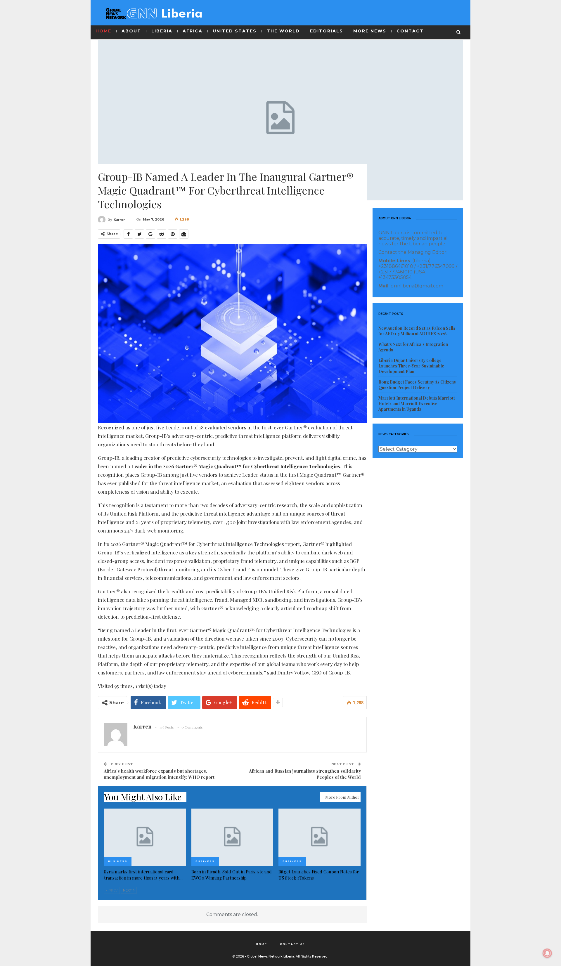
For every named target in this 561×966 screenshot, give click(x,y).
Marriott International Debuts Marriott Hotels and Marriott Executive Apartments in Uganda (416, 403)
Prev (113, 890)
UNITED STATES (235, 31)
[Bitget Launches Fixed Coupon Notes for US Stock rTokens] (319, 837)
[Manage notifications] (547, 953)
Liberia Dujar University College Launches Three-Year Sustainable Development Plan (411, 366)
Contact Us (292, 944)
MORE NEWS (369, 31)
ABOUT (131, 31)
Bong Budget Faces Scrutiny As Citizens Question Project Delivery (417, 384)
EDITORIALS (326, 31)
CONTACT (410, 31)
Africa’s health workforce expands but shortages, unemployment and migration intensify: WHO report (159, 774)
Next (128, 890)
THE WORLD (283, 31)
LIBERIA (161, 31)
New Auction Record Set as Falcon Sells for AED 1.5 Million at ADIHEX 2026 (416, 331)
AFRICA (192, 31)
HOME (103, 31)
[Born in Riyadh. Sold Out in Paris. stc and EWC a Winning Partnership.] (232, 837)
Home (261, 944)
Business (117, 861)
